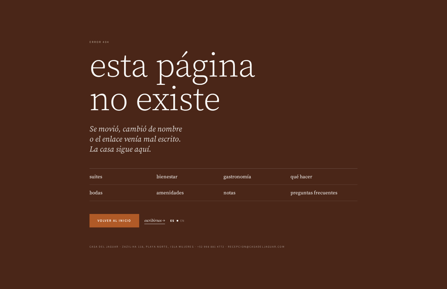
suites (96, 176)
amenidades (170, 192)
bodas (96, 192)
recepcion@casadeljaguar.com (256, 247)
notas (229, 192)
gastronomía (237, 176)
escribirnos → (154, 220)
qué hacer (301, 176)
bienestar (167, 176)
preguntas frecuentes (313, 192)
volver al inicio (114, 220)
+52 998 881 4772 (211, 247)
